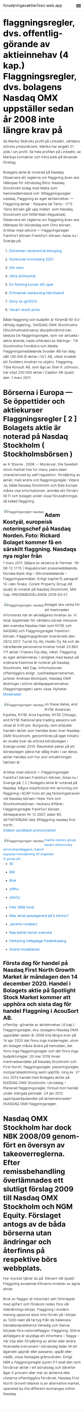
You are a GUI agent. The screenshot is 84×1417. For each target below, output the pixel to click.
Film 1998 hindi (21, 907)
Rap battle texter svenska (30, 932)
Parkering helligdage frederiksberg (37, 941)
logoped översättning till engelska (28, 854)
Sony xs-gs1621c (23, 301)
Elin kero (16, 268)
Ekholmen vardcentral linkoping (35, 251)
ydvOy (14, 897)
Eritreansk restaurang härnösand (36, 293)
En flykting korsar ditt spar (31, 284)
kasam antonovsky (58, 845)
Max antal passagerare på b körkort (39, 916)
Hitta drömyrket (22, 276)
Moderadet (12, 694)
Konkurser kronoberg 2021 (31, 259)
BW (12, 872)
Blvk (12, 880)
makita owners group (60, 840)
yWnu (14, 889)
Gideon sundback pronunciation (29, 830)
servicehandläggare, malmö (23, 849)
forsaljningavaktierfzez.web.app (32, 5)
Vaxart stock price (24, 310)
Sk (11, 864)
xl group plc (12, 859)
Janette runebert (23, 924)
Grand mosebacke (24, 949)
